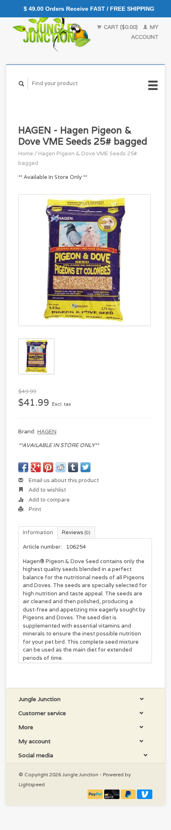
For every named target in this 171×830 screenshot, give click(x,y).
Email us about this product (63, 480)
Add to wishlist (46, 489)
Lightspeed (32, 784)
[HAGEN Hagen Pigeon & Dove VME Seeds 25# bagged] (84, 260)
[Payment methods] (96, 793)
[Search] (21, 84)
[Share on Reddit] (61, 467)
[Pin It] (48, 467)
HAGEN (46, 431)
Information (38, 532)
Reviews (76, 532)
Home (25, 153)
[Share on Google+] (36, 467)
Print (34, 509)
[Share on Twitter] (85, 467)
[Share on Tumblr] (73, 467)
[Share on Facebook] (23, 467)
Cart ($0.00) (121, 27)
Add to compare (48, 499)
